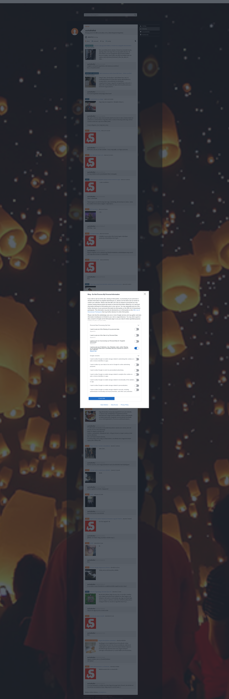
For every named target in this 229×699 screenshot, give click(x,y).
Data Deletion (104, 404)
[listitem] (114, 325)
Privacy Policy (125, 404)
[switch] (136, 329)
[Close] (145, 294)
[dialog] (114, 349)
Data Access (114, 404)
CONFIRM (101, 398)
